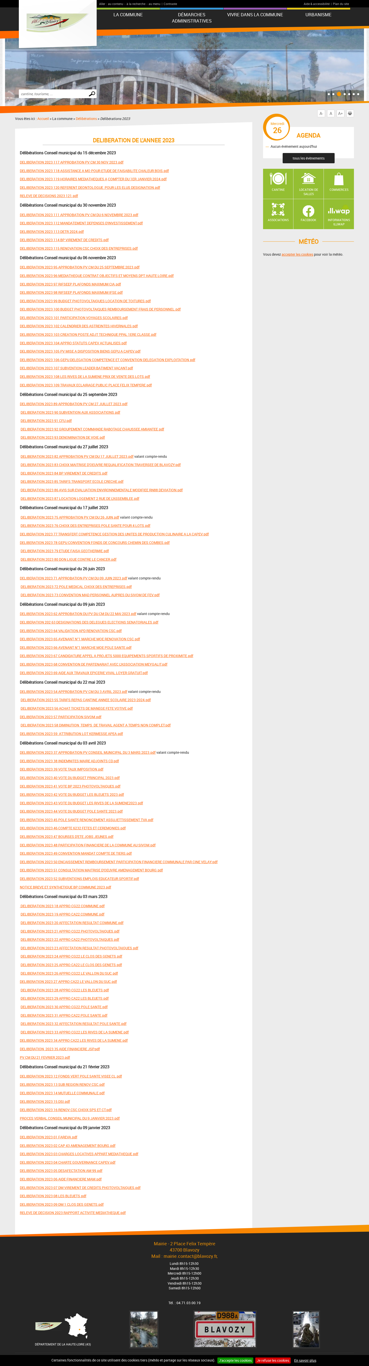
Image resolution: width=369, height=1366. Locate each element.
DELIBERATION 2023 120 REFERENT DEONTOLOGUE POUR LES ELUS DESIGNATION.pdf (90, 187)
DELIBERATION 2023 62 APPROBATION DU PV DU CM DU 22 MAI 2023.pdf (78, 613)
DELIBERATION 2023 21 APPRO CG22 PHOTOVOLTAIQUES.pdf (70, 931)
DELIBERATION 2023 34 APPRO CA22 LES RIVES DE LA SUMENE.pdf (74, 1040)
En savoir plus (305, 1360)
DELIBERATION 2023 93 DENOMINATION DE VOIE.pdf (63, 437)
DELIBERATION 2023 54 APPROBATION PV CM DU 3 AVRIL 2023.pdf (73, 691)
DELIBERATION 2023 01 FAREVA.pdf (48, 1137)
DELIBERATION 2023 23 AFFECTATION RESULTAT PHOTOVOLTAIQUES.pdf (79, 948)
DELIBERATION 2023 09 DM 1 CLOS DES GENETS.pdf (62, 1204)
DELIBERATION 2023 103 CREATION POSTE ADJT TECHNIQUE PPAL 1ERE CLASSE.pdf (88, 334)
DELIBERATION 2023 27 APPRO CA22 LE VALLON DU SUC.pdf (68, 981)
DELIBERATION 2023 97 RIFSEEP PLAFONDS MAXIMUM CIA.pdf (70, 284)
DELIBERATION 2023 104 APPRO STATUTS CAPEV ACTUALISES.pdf (73, 343)
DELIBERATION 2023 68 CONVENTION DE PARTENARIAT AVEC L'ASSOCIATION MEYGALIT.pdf (93, 664)
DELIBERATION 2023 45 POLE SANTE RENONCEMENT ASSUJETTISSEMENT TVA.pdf (86, 819)
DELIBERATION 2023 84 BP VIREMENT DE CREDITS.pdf (64, 473)
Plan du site (341, 4)
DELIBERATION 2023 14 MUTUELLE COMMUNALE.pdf (62, 1093)
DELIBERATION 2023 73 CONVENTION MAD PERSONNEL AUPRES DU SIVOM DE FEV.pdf (90, 594)
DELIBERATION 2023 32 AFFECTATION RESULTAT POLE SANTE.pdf (74, 1023)
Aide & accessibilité (317, 4)
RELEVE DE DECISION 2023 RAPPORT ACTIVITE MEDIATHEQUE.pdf (73, 1212)
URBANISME (318, 15)
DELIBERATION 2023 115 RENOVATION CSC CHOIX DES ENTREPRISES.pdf (79, 248)
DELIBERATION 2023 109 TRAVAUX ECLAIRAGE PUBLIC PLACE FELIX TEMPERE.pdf (86, 385)
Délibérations (86, 118)
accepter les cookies (297, 254)
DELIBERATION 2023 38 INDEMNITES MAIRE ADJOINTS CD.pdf (69, 760)
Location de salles (308, 192)
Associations (278, 220)
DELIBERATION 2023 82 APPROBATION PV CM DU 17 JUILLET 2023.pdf (77, 456)
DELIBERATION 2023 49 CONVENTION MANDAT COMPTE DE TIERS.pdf (76, 853)
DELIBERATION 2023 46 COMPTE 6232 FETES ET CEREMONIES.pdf (73, 828)
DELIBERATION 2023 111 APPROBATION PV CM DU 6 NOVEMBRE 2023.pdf (79, 214)
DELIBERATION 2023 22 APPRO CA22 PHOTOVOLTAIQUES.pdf (70, 939)
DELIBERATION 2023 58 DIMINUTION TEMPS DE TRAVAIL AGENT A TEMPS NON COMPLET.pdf (96, 725)
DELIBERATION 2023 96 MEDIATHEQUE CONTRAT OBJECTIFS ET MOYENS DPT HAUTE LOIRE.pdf (97, 275)
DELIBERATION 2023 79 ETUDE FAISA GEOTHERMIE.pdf (65, 550)
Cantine (278, 190)
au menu (154, 4)
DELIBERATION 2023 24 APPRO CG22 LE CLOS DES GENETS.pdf (71, 956)
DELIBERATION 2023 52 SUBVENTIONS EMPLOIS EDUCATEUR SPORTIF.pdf (79, 878)
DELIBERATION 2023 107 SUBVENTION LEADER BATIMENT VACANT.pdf (76, 368)
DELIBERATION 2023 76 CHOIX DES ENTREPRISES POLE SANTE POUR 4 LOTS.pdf (85, 525)
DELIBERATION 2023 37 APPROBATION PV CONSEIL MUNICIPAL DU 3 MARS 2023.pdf (88, 752)
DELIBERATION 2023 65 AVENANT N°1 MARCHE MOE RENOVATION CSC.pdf (80, 639)
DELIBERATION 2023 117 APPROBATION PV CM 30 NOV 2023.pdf (72, 162)
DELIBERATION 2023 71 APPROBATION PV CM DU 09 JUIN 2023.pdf (73, 578)
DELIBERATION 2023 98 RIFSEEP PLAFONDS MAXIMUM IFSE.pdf (71, 292)
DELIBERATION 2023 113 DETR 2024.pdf (52, 231)
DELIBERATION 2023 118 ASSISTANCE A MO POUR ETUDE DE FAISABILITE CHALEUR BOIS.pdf (94, 170)
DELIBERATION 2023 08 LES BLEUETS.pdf (53, 1195)
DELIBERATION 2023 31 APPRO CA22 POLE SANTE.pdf (64, 1015)
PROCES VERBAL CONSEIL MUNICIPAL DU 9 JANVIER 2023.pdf (70, 1118)
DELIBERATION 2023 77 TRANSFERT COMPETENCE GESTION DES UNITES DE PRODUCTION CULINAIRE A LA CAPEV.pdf (114, 534)
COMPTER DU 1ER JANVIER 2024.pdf (137, 179)
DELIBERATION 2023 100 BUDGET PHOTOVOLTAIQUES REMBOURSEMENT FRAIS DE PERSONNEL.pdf (100, 309)
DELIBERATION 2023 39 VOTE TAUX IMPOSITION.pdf (61, 769)
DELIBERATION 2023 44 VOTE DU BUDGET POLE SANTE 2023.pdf (71, 811)
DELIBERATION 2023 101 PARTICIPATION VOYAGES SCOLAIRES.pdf (74, 317)
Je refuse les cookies (273, 1360)
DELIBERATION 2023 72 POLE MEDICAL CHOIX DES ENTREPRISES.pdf (76, 586)
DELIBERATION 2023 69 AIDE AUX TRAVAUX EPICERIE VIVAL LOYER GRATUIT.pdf (84, 672)
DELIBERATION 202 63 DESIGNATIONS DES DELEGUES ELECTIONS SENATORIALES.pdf (89, 622)
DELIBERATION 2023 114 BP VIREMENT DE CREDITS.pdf (64, 239)
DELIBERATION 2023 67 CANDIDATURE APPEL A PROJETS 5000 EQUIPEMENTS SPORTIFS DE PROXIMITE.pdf (106, 655)
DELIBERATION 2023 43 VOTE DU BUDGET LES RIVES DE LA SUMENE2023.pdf (81, 803)
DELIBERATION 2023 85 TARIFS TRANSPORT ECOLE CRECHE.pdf (72, 481)
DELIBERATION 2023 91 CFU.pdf (46, 420)
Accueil (43, 118)
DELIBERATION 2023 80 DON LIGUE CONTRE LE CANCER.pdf (68, 559)
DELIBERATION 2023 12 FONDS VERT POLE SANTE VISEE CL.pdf (71, 1076)
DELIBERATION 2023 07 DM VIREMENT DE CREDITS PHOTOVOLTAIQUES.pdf (80, 1187)
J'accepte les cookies (235, 1360)
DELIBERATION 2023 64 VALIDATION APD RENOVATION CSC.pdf (71, 630)
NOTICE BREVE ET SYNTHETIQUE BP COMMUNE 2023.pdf (65, 887)
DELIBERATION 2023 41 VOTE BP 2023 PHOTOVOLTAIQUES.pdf (70, 786)
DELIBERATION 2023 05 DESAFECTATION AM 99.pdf (61, 1170)
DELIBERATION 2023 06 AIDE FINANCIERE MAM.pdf (61, 1179)
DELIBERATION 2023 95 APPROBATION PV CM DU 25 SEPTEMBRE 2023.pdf (80, 267)
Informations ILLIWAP (339, 222)
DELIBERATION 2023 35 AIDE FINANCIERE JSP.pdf (60, 1048)
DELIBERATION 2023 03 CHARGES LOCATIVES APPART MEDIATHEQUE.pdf (79, 1153)
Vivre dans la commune (255, 15)
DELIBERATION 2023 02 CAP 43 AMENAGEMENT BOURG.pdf (67, 1145)
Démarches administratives (192, 18)
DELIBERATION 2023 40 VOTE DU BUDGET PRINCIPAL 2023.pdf (70, 777)
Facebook (308, 220)
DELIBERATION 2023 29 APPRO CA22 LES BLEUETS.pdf (65, 998)
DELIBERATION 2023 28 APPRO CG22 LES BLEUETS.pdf (65, 990)
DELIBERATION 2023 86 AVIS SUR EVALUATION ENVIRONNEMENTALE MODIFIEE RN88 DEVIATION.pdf (102, 490)
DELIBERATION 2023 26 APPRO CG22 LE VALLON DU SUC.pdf (69, 973)
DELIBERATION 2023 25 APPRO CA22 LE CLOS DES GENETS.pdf (71, 964)
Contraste (170, 4)
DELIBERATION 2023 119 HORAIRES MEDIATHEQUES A (63, 179)
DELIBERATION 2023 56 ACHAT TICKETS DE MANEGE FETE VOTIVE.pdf (77, 708)
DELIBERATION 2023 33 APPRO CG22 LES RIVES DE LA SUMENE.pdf (75, 1032)
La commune (128, 15)
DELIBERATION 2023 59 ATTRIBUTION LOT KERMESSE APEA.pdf (71, 733)
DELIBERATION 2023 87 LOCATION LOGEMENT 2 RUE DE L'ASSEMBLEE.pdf (80, 498)
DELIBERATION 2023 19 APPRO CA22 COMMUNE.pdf (62, 914)
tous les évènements (309, 158)
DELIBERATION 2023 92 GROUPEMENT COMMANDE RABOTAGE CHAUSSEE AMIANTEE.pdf (92, 429)
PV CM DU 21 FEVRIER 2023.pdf (45, 1057)
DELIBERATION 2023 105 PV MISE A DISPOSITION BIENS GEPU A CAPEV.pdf (80, 351)
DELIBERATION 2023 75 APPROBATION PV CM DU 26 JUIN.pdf (70, 517)
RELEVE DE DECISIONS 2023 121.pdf (49, 195)
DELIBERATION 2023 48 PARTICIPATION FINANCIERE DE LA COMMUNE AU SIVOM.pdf (88, 845)
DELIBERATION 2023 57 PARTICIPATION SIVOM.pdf (60, 716)
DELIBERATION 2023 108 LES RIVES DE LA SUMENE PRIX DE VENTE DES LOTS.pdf (85, 376)
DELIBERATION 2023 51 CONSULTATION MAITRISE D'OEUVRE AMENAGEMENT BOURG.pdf (91, 870)
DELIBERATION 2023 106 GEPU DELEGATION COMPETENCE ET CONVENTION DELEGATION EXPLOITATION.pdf (107, 359)
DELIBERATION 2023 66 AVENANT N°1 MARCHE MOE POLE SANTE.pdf (76, 647)
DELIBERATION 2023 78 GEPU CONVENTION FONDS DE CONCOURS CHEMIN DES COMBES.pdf (95, 542)
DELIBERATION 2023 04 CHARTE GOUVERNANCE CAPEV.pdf (67, 1162)
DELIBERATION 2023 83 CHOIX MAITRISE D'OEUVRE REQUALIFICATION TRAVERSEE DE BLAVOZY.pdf (101, 464)
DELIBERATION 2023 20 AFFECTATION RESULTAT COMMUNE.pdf (72, 922)
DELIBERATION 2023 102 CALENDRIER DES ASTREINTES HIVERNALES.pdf (79, 326)
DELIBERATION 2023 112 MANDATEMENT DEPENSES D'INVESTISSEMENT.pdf (81, 223)
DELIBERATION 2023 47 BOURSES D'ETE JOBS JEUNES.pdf (66, 836)
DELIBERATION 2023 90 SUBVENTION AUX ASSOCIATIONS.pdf (70, 412)
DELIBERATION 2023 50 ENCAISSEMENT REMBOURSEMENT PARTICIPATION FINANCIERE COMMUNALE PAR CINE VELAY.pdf (119, 861)
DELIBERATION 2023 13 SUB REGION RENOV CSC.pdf (62, 1084)
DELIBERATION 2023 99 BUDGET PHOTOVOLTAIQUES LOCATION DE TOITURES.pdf (85, 300)
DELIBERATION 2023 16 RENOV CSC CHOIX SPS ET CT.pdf (66, 1109)
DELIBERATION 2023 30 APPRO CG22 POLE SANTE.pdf (64, 1006)
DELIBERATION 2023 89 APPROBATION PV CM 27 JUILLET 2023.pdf (74, 403)
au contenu (115, 4)
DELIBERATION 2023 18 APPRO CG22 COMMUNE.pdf (62, 905)
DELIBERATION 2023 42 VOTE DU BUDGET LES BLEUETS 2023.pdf (72, 794)
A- (321, 113)
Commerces (339, 190)
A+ (340, 113)
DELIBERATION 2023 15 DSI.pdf (45, 1101)
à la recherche (136, 4)
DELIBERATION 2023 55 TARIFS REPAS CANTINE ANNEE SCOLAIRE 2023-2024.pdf (86, 699)
